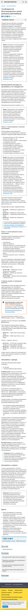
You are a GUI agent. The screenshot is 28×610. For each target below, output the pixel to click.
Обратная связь (18, 590)
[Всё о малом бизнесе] (10, 2)
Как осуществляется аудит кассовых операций (13, 557)
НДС (11, 204)
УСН (17, 391)
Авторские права (5, 594)
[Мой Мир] (7, 16)
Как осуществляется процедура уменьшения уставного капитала (13, 565)
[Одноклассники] (6, 16)
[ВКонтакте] (2, 16)
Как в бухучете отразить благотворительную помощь (13, 570)
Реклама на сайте (18, 592)
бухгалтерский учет (7, 549)
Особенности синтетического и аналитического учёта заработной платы (13, 561)
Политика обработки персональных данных (11, 597)
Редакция (10, 590)
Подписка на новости (6, 592)
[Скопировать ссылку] (11, 16)
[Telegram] (4, 16)
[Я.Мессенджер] (9, 16)
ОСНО (22, 105)
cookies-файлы (12, 602)
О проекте (3, 590)
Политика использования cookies (9, 599)
